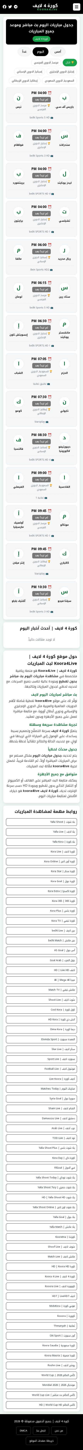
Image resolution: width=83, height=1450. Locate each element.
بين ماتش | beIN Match (61, 940)
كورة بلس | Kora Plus (62, 911)
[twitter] (10, 7)
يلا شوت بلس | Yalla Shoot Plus (57, 1148)
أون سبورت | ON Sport (62, 1335)
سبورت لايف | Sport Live (61, 1059)
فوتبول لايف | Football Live (60, 1069)
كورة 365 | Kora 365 (63, 901)
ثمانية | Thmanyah (64, 1326)
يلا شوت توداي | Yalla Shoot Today (55, 1177)
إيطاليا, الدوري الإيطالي (24, 80)
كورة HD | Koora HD (63, 1266)
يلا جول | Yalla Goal (64, 1217)
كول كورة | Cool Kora (63, 1009)
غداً (24, 51)
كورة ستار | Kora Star (63, 871)
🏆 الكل (70, 62)
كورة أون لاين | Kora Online (59, 861)
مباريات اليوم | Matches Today (58, 1088)
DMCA (23, 1430)
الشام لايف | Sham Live (61, 1108)
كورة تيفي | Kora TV (63, 921)
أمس (57, 51)
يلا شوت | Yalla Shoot (62, 822)
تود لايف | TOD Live (63, 1138)
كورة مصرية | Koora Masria (60, 1355)
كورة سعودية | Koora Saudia (58, 1345)
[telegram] (15, 7)
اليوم (40, 51)
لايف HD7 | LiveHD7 (63, 1296)
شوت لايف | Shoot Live (62, 1000)
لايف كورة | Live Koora (62, 1079)
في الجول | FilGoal (64, 1167)
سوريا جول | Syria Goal (62, 1098)
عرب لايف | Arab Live (63, 1128)
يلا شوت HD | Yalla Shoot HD (58, 1197)
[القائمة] (76, 7)
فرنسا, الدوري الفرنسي (46, 62)
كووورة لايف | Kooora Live (60, 1286)
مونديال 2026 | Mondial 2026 (58, 1385)
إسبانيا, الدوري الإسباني (29, 71)
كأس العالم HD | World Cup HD (57, 1405)
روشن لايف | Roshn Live (61, 1365)
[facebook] (4, 7)
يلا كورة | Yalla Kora (64, 842)
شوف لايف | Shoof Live (61, 1247)
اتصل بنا (41, 1430)
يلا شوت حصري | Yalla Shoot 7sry (56, 1187)
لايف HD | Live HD (64, 970)
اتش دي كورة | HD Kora (61, 1019)
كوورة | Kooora (66, 1316)
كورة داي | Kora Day (63, 1158)
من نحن (59, 1430)
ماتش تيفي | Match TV (62, 990)
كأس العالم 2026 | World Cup (58, 1375)
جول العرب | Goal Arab (62, 960)
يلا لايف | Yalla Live (64, 831)
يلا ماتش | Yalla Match (62, 1227)
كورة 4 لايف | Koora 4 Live (60, 1276)
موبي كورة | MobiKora (62, 1306)
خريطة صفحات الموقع (42, 1440)
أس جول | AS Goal (64, 950)
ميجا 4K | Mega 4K (64, 980)
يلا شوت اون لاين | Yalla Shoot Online (54, 1207)
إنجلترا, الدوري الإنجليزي (61, 71)
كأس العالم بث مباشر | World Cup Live (53, 1395)
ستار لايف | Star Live (63, 1049)
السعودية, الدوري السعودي (59, 80)
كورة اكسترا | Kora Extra (61, 891)
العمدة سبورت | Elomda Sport (58, 1039)
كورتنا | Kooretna (65, 1237)
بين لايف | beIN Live (63, 930)
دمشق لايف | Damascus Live (58, 1118)
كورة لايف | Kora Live (63, 851)
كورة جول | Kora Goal (63, 881)
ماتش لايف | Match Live (61, 1256)
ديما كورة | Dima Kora (62, 1029)
